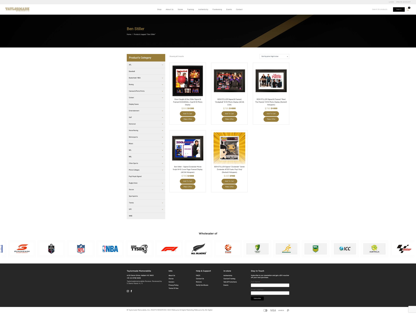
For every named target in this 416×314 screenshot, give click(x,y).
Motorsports (133, 137)
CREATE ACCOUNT (403, 2)
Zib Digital (208, 310)
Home (129, 34)
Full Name (256, 282)
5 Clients (130, 283)
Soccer (131, 189)
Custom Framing (229, 279)
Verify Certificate (202, 285)
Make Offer (188, 119)
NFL (130, 150)
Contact (239, 9)
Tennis (131, 203)
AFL (130, 65)
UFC (130, 209)
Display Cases (134, 104)
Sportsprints (133, 196)
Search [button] (398, 9)
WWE (130, 216)
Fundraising (217, 9)
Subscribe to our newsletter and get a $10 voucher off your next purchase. (270, 276)
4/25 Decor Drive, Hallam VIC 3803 (140, 275)
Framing (190, 9)
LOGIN (391, 2)
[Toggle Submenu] (159, 65)
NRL (130, 157)
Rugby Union (133, 183)
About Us (169, 9)
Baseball (132, 71)
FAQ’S (198, 275)
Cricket (131, 97)
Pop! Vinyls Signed (135, 176)
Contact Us (200, 279)
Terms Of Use (173, 288)
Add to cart (187, 113)
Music (131, 143)
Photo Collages (134, 170)
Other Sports (133, 163)
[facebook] (131, 291)
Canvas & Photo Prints (137, 91)
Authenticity (203, 9)
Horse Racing (133, 130)
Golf (130, 117)
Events (229, 9)
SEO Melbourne (173, 310)
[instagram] (128, 291)
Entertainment (134, 111)
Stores (180, 9)
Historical (132, 124)
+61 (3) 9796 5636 (134, 278)
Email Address (258, 289)
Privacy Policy (173, 285)
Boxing (131, 84)
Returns (199, 282)
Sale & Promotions (230, 282)
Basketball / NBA (135, 78)
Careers (171, 282)
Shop (159, 9)
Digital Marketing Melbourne (191, 310)
